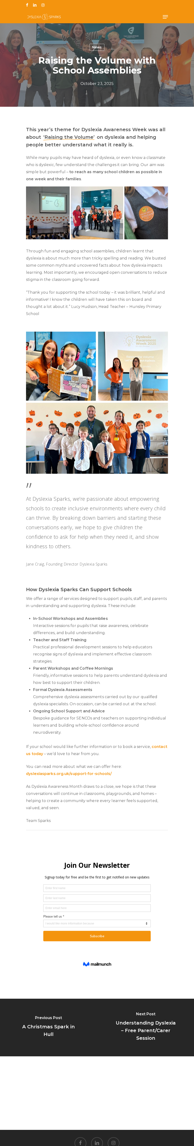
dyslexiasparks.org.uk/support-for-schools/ (69, 773)
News (97, 47)
